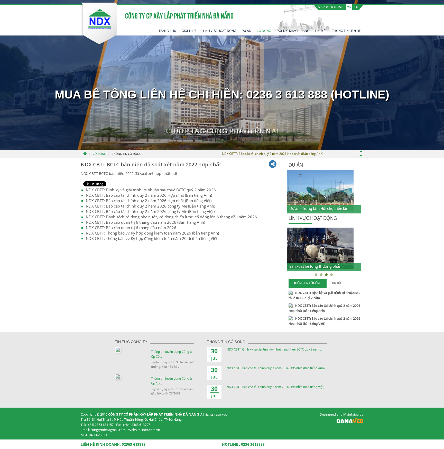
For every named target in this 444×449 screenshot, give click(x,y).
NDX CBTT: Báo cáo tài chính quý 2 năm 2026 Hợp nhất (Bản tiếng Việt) (148, 200)
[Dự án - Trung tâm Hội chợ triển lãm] (320, 190)
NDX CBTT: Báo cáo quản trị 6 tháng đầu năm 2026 (131, 227)
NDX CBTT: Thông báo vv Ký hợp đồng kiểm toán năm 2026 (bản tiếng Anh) (152, 233)
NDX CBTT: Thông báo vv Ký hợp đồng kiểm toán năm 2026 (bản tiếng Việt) (152, 238)
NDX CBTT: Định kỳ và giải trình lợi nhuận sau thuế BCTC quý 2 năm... (274, 349)
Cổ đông (99, 154)
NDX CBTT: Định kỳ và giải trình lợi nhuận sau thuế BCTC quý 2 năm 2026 (151, 189)
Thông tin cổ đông (126, 154)
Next (358, 165)
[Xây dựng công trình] (320, 248)
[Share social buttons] (272, 164)
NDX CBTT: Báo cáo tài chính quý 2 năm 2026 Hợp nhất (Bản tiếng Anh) (149, 195)
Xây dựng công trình (307, 267)
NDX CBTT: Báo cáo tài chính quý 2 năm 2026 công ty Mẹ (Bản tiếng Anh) (150, 206)
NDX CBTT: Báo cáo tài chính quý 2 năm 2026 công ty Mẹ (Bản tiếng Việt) (150, 211)
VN (349, 7)
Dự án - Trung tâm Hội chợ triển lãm (319, 209)
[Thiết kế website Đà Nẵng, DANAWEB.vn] (350, 422)
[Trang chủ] (85, 154)
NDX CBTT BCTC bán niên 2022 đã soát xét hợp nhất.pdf (129, 173)
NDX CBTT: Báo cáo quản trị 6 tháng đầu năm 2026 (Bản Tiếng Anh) (145, 222)
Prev (349, 165)
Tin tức (337, 283)
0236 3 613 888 (286, 94)
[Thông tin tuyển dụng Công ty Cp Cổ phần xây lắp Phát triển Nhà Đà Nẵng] (118, 349)
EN (356, 7)
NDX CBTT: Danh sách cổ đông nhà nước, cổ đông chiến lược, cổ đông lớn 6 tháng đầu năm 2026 (171, 216)
